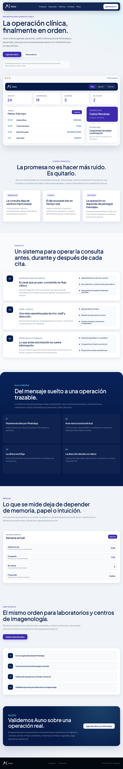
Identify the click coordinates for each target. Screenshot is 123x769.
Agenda (100, 87)
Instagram (52, 763)
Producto (42, 7)
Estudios (71, 7)
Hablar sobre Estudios (15, 637)
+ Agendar (76, 112)
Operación (52, 7)
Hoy (92, 87)
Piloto (78, 7)
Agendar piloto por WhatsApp (99, 726)
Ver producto (31, 54)
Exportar (113, 537)
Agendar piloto (110, 7)
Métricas (62, 7)
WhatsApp (62, 763)
